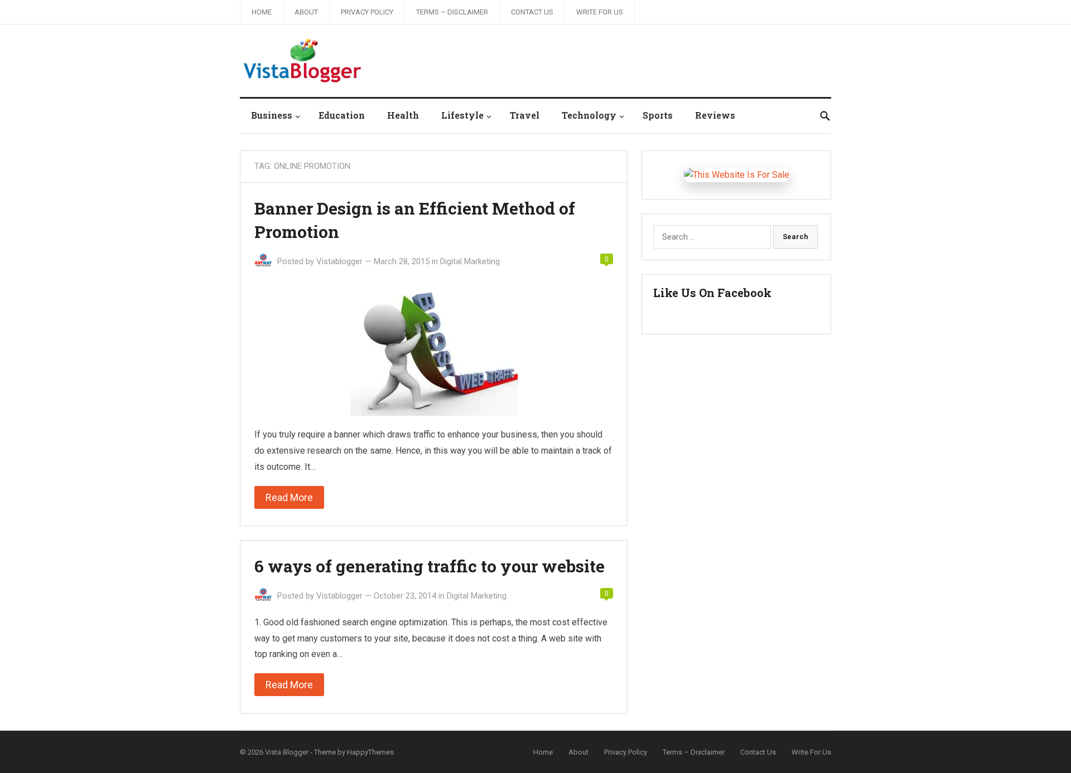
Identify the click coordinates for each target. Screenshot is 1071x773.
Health (403, 115)
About (306, 12)
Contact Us (532, 12)
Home (262, 12)
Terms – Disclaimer (452, 12)
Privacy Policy (367, 12)
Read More (289, 497)
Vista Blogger (286, 752)
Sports (658, 115)
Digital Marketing (470, 261)
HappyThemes (370, 752)
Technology (589, 115)
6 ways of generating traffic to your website (429, 566)
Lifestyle (462, 115)
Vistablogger (339, 261)
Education (342, 115)
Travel (524, 115)
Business (271, 115)
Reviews (715, 115)
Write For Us (599, 12)
